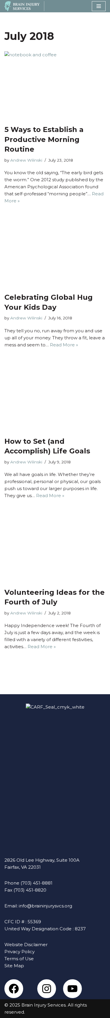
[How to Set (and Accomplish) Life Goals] (55, 397)
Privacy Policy (19, 951)
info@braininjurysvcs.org (45, 906)
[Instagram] (46, 988)
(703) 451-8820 (29, 890)
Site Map (14, 965)
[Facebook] (13, 988)
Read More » (64, 345)
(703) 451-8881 (37, 883)
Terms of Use (19, 958)
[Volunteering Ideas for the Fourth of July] (55, 547)
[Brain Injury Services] (22, 6)
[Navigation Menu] (99, 6)
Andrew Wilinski (26, 160)
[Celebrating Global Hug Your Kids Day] (55, 253)
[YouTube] (72, 988)
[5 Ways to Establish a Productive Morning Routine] (55, 85)
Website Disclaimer (26, 944)
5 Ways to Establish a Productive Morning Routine (44, 139)
